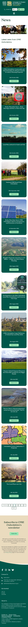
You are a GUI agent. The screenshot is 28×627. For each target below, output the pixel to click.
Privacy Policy (8, 552)
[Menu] (14, 13)
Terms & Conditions (6, 616)
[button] (14, 81)
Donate (3, 593)
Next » (14, 508)
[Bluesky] (13, 570)
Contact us (4, 614)
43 (24, 505)
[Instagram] (6, 570)
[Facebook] (2, 570)
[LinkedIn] (9, 570)
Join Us (3, 591)
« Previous (5, 505)
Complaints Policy (6, 617)
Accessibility (16, 616)
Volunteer (3, 594)
